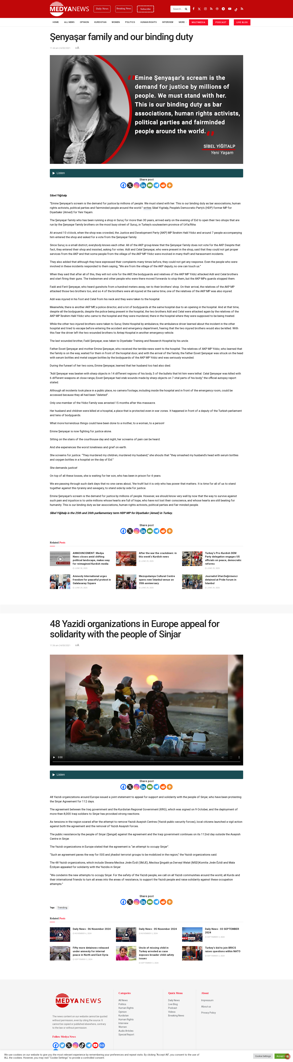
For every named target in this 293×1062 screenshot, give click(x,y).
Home (56, 22)
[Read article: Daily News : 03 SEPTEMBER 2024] (192, 934)
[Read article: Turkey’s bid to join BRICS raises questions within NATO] (192, 953)
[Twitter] (62, 1045)
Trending (62, 907)
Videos (171, 1011)
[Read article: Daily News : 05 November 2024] (126, 934)
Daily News (174, 1000)
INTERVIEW (167, 22)
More (182, 22)
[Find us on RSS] (211, 9)
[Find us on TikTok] (236, 9)
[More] (170, 185)
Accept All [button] (282, 1056)
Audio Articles (126, 1030)
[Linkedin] (143, 185)
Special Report (126, 1034)
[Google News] (102, 1045)
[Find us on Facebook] (193, 9)
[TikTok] (82, 1045)
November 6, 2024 (82, 933)
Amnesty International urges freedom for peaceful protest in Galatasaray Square (92, 580)
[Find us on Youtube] (229, 9)
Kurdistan (100, 22)
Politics (130, 22)
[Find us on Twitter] (199, 9)
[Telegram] (156, 185)
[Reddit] (163, 185)
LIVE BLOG (242, 22)
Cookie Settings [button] (263, 1056)
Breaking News (176, 1015)
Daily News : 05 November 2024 (158, 928)
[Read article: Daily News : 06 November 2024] (60, 934)
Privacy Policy (208, 1012)
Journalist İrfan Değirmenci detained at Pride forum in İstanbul (221, 580)
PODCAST (221, 22)
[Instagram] (137, 185)
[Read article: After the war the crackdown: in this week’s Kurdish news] (126, 558)
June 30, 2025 (80, 568)
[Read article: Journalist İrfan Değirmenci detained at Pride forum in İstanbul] (192, 581)
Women (116, 22)
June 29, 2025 (146, 561)
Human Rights (148, 22)
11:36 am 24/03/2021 (60, 645)
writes (147, 207)
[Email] (150, 185)
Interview (123, 1023)
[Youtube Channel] (95, 1045)
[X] (130, 185)
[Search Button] (186, 9)
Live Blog (173, 1004)
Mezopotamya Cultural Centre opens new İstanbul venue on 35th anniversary (157, 580)
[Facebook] (123, 185)
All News (69, 22)
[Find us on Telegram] (223, 9)
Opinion (84, 22)
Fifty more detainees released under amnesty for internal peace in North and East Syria (91, 951)
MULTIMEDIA (198, 22)
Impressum (207, 1000)
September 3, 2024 (215, 937)
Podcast (172, 1008)
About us (206, 1006)
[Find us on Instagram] (205, 9)
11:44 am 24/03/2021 (60, 48)
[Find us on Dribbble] (217, 9)
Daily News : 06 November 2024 (92, 928)
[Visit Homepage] (69, 9)
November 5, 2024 (149, 933)
